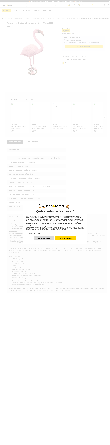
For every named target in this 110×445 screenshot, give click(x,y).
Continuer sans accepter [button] (33, 232)
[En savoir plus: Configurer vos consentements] (44, 238)
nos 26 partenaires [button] (46, 216)
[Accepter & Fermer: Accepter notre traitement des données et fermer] (65, 238)
